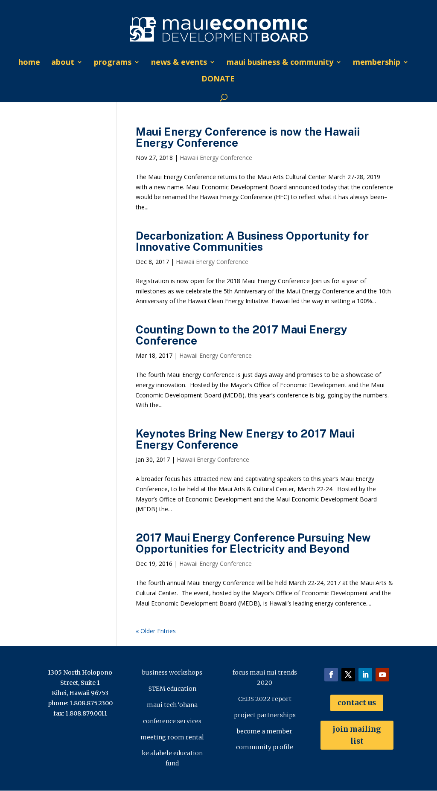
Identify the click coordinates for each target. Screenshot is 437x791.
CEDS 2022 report (264, 699)
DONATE (218, 79)
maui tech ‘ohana (172, 705)
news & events (179, 63)
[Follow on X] (348, 674)
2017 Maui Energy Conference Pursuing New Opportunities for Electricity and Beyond (253, 543)
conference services (172, 721)
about (62, 63)
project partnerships (265, 715)
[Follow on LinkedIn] (365, 674)
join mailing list (356, 735)
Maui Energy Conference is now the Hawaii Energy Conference (248, 137)
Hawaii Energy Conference (216, 158)
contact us (357, 702)
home (29, 63)
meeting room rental (172, 737)
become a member (264, 731)
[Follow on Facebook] (331, 674)
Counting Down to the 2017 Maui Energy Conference (241, 335)
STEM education (172, 688)
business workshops (172, 672)
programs (112, 63)
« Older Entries (156, 631)
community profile (264, 747)
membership (376, 63)
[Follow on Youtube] (382, 674)
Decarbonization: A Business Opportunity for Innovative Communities (252, 241)
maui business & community (280, 63)
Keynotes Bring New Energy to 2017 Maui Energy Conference (245, 439)
